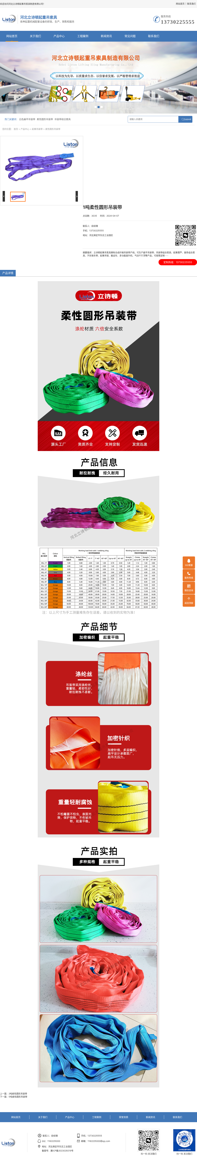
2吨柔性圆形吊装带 (18, 1093)
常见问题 (130, 36)
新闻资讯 (106, 36)
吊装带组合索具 (62, 119)
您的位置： (7, 129)
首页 (16, 129)
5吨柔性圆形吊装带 (18, 1096)
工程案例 (82, 36)
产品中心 (59, 36)
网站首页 (180, 3)
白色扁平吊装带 (27, 119)
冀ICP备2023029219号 (61, 1150)
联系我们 (191, 3)
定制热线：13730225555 (177, 262)
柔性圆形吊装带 (45, 119)
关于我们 (35, 36)
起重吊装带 (37, 129)
